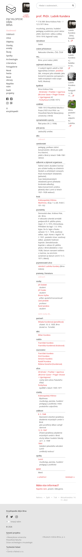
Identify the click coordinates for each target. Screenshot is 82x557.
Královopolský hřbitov (47, 395)
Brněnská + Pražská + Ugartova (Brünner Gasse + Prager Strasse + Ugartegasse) (51, 94)
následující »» (70, 477)
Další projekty (10, 91)
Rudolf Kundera (44, 361)
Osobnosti (11, 30)
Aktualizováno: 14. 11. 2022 (68, 498)
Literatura (11, 63)
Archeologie (11, 59)
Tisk (55, 497)
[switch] (8, 522)
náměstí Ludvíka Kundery (49, 266)
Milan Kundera (44, 335)
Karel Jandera (43, 306)
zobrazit (41, 139)
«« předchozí (41, 477)
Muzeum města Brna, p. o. (54, 537)
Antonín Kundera (45, 358)
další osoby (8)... (44, 314)
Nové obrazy (9, 78)
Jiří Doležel (42, 285)
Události (10, 34)
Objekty (10, 41)
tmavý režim (16, 521)
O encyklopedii (11, 110)
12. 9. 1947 (42, 430)
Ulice (8, 38)
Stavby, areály (9, 47)
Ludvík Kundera (26, 16)
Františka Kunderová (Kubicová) (51, 345)
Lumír (40, 459)
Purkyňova (43, 100)
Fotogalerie (11, 66)
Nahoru (39, 497)
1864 (40, 443)
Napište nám (10, 85)
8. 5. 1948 (42, 414)
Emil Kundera (43, 356)
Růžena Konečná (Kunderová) (50, 364)
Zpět (48, 497)
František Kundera (45, 343)
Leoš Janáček (43, 300)
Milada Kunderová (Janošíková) (51, 322)
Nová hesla (8, 72)
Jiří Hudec (42, 290)
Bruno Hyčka (43, 295)
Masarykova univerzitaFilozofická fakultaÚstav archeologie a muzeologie (19, 540)
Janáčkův (59, 70)
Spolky (9, 55)
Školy (8, 52)
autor (38, 469)
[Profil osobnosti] (11, 103)
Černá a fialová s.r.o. (15, 551)
